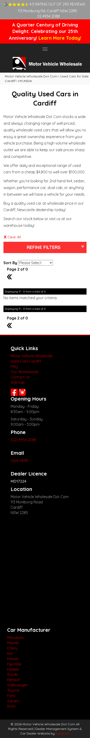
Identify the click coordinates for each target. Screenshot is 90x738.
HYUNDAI (25, 81)
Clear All (14, 237)
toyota (13, 690)
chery (12, 648)
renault (13, 679)
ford (11, 695)
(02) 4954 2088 (23, 439)
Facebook (14, 392)
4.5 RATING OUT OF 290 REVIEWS (57, 4)
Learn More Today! (60, 38)
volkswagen (17, 685)
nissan (12, 658)
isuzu (11, 706)
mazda (13, 643)
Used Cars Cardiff (26, 361)
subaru (13, 701)
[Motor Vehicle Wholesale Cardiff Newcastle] (45, 64)
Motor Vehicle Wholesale (31, 356)
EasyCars (63, 733)
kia (9, 653)
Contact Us (20, 377)
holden (13, 669)
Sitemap (18, 382)
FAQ (14, 366)
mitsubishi (15, 637)
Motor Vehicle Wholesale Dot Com (31, 76)
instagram (23, 392)
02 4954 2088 (48, 16)
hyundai (14, 664)
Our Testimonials (25, 371)
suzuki (12, 674)
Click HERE (19, 460)
